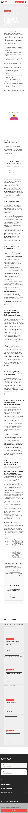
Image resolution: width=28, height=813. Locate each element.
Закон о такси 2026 (11, 702)
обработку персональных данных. (16, 807)
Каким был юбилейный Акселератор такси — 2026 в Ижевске (13, 643)
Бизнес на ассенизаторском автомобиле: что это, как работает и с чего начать (14, 673)
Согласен (14, 810)
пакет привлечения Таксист (11, 531)
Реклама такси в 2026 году (13, 733)
